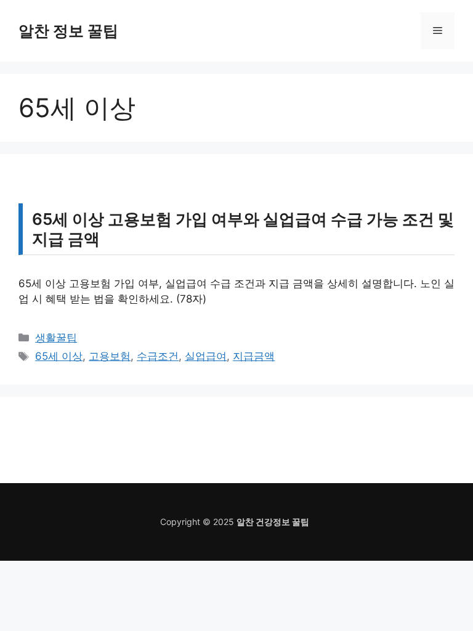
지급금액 (254, 356)
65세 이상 (59, 356)
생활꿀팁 (56, 338)
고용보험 (110, 356)
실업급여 (206, 356)
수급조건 (158, 356)
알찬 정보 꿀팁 (68, 31)
